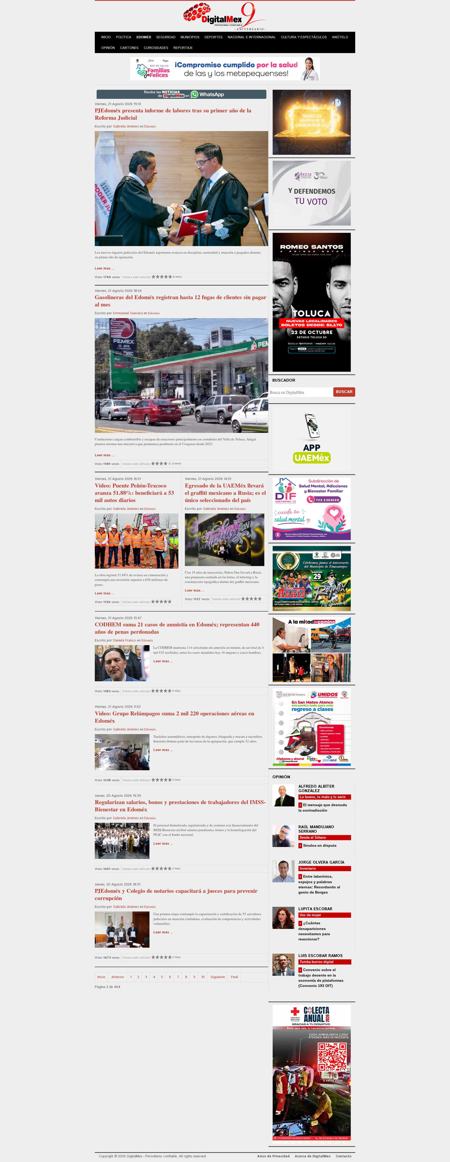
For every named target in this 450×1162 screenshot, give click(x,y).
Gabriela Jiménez (126, 126)
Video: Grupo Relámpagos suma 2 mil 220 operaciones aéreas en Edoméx (174, 717)
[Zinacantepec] (312, 577)
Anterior (117, 977)
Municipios (190, 37)
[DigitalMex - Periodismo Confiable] (225, 17)
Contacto (343, 1156)
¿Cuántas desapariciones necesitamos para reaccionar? (314, 931)
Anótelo (340, 37)
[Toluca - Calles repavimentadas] (312, 648)
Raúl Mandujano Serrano (316, 829)
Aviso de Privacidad (273, 1156)
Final (234, 977)
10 (203, 977)
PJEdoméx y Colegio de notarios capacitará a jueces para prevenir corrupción (176, 894)
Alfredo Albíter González (316, 789)
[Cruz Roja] (312, 1073)
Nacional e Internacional (252, 37)
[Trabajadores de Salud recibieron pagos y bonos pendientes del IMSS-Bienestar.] (122, 841)
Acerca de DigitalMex (312, 1156)
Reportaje (183, 48)
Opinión (108, 48)
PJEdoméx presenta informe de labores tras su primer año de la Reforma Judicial (173, 114)
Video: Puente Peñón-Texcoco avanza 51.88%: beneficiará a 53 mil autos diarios (134, 492)
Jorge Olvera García (321, 862)
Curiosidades (156, 48)
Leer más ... (105, 268)
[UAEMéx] (312, 438)
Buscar (344, 392)
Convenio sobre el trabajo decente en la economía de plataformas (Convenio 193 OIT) (320, 978)
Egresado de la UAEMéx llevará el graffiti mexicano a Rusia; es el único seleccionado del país (225, 492)
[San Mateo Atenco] (312, 726)
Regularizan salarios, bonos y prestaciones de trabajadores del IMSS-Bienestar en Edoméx (180, 805)
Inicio (106, 37)
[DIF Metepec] (312, 508)
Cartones (129, 48)
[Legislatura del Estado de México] (312, 121)
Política (123, 37)
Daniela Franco (124, 640)
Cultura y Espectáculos (304, 37)
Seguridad (166, 37)
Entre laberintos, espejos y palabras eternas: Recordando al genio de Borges (319, 884)
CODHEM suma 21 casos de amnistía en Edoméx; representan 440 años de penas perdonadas (177, 628)
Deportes (214, 37)
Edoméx (143, 37)
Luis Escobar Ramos (320, 956)
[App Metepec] (225, 68)
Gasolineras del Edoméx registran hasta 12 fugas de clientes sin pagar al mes (180, 301)
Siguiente (218, 977)
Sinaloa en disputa (319, 845)
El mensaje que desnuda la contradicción (322, 807)
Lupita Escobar (315, 909)
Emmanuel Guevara (128, 313)
